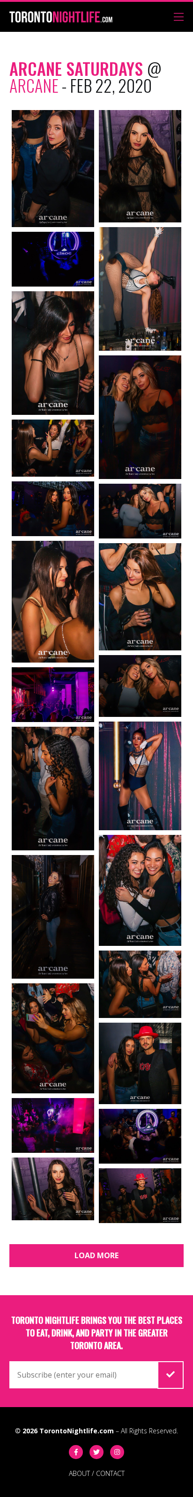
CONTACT (110, 1473)
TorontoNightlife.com (76, 1430)
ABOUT (79, 1473)
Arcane (34, 85)
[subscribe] (170, 1375)
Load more (96, 1255)
